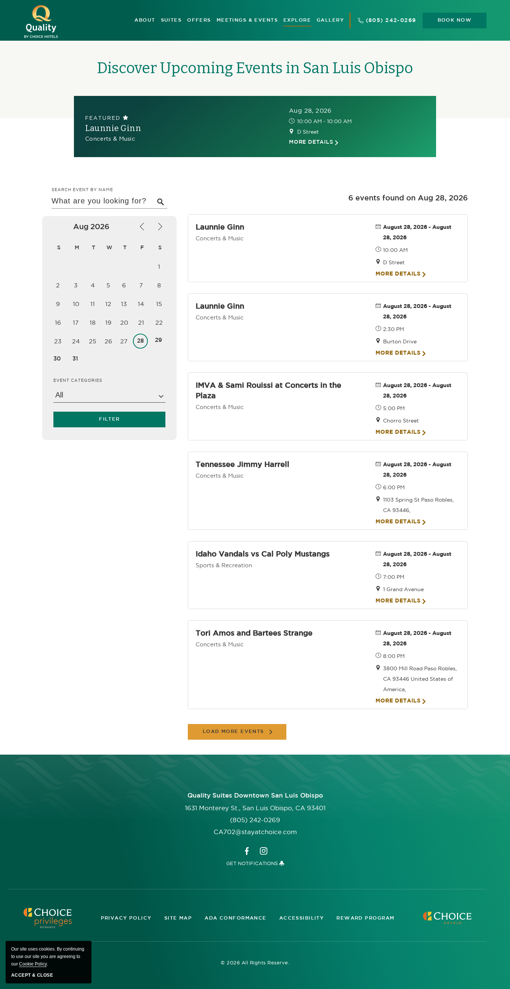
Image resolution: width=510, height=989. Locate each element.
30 (57, 358)
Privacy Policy (126, 918)
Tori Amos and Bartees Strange (254, 633)
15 (159, 304)
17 (76, 322)
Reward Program (365, 918)
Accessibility (301, 918)
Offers (199, 20)
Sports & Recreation (224, 565)
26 (108, 341)
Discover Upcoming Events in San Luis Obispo (255, 68)
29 (158, 340)
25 (92, 341)
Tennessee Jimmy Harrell (242, 464)
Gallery (330, 20)
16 (58, 322)
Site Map (178, 918)
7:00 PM (393, 577)
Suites (171, 20)
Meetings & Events (247, 20)
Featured (104, 118)
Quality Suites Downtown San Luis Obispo (255, 796)
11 (92, 304)
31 (75, 358)
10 (76, 304)
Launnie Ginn (113, 128)
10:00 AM (395, 250)
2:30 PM (393, 329)
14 (141, 304)
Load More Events (233, 732)
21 (141, 322)
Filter (109, 420)
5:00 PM (394, 408)
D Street (308, 132)
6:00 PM (394, 487)
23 (58, 341)
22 (159, 322)
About (144, 20)
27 (124, 341)
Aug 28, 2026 (310, 110)
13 (124, 304)
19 (108, 322)
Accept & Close (32, 975)
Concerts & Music (110, 138)
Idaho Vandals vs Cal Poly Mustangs (263, 554)
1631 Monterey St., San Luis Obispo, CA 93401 (255, 808)
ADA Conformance (235, 918)
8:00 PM (394, 656)
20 (124, 322)
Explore (297, 20)
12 (108, 304)
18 (93, 322)
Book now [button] (455, 20)
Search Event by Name (82, 189)
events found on (408, 198)
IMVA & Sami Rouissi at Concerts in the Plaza (268, 390)
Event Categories (77, 380)
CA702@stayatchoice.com (255, 832)
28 (140, 340)
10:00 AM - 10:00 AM (324, 121)
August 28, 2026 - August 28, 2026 (417, 232)
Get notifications (252, 863)
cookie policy (33, 964)
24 (76, 341)
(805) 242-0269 (391, 20)
